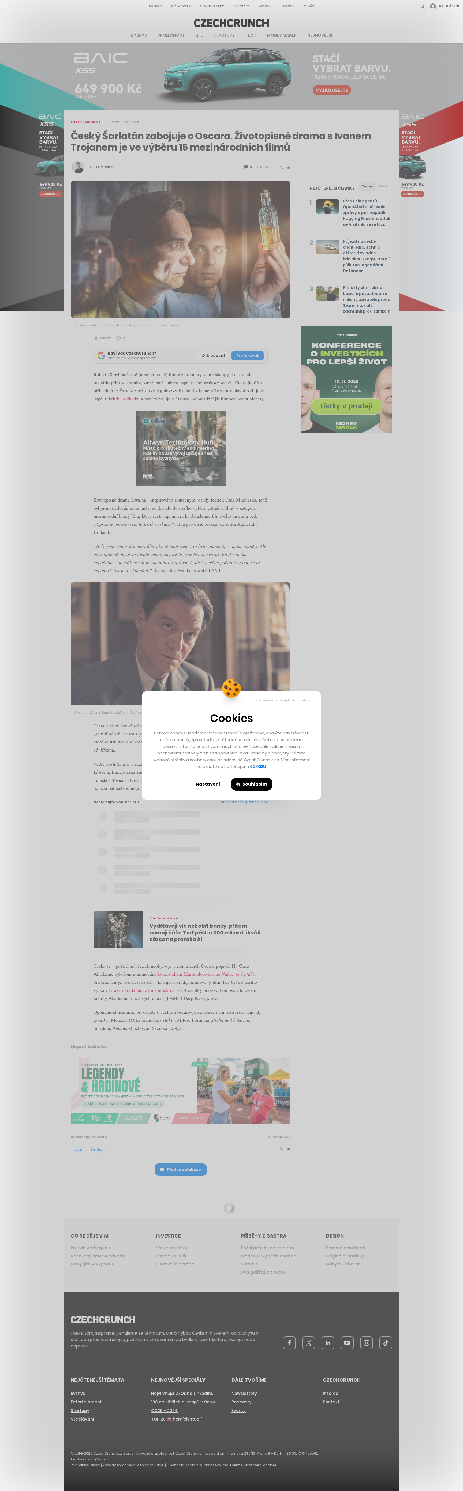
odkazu (258, 766)
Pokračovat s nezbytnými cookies (283, 700)
